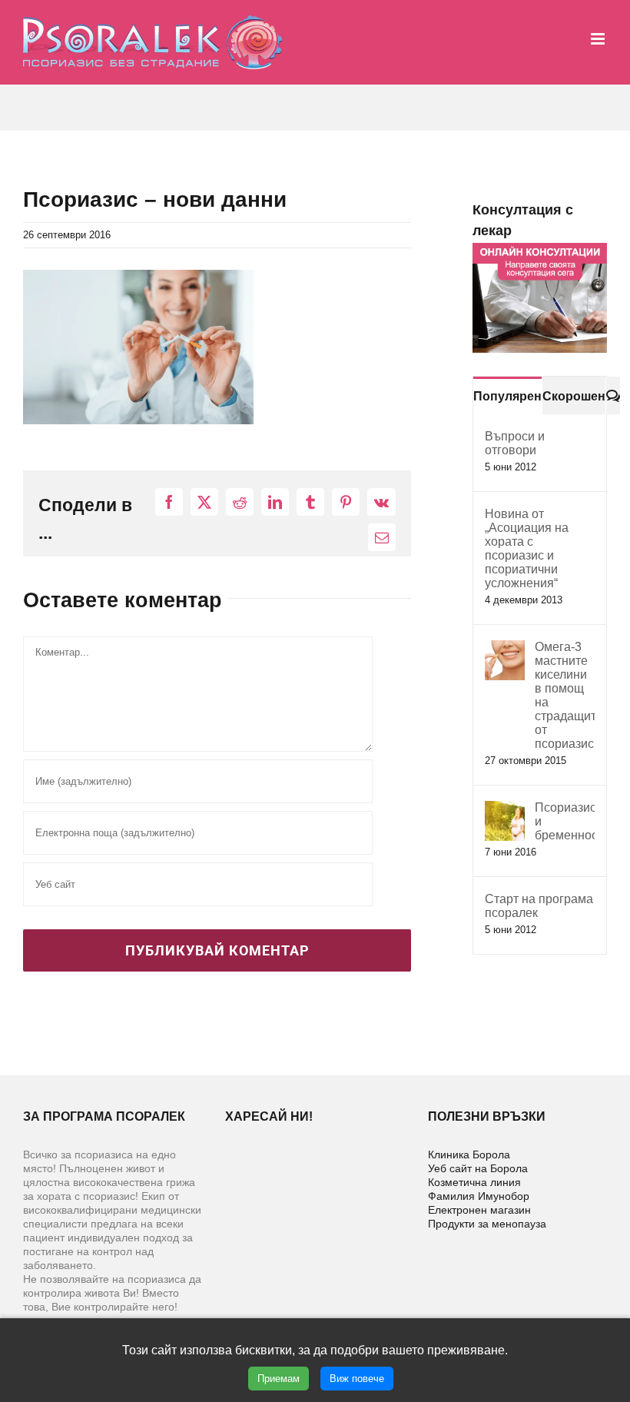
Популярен (507, 396)
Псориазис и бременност (565, 821)
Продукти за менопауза (487, 1224)
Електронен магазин (479, 1210)
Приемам (278, 1378)
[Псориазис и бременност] (505, 809)
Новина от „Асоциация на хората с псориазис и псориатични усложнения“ (527, 548)
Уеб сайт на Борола (478, 1168)
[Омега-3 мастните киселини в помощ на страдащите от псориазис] (505, 648)
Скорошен (573, 396)
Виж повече (357, 1378)
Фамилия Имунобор (478, 1196)
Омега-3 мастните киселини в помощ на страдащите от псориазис (565, 695)
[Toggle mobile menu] (599, 39)
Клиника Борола (469, 1154)
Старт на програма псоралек (539, 905)
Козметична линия (474, 1182)
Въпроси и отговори (515, 443)
